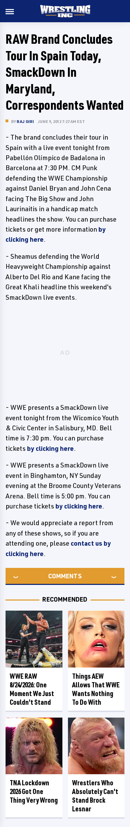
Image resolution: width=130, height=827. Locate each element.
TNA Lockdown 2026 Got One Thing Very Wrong (34, 791)
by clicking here (50, 448)
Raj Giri (25, 121)
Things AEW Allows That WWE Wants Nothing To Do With (96, 689)
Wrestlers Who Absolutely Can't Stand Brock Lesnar (95, 795)
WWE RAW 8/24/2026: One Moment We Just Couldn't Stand (32, 689)
